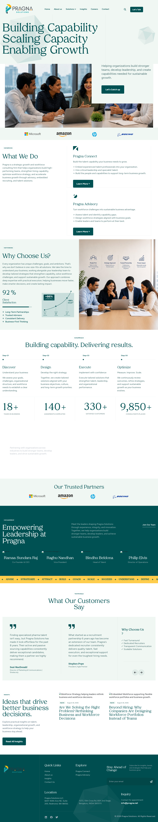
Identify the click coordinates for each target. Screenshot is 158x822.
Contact (105, 9)
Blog (62, 703)
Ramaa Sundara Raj (21, 558)
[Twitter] (56, 817)
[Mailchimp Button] (152, 781)
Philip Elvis (138, 558)
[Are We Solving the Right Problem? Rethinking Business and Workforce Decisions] (82, 695)
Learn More (82, 183)
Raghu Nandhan (60, 558)
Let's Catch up (113, 89)
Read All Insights (14, 741)
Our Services (8, 148)
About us (58, 9)
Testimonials (79, 594)
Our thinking (8, 248)
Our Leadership (9, 520)
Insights (83, 9)
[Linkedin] (46, 817)
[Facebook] (51, 817)
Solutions (70, 9)
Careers (94, 9)
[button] (125, 9)
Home (47, 9)
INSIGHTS (7, 695)
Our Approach (79, 338)
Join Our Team (149, 525)
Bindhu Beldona (99, 558)
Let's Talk (136, 9)
